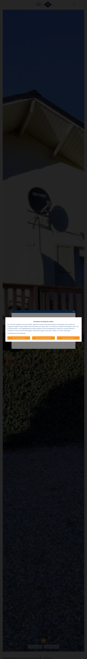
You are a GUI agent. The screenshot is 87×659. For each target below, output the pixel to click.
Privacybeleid (21, 333)
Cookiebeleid (11, 333)
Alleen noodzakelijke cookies (43, 338)
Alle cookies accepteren (19, 338)
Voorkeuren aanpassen (68, 338)
